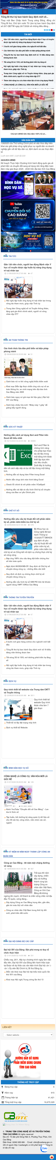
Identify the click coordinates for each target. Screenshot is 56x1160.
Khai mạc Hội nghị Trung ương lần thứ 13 (24, 979)
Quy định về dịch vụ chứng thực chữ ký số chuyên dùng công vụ (25, 575)
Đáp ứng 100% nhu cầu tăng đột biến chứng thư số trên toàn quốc (27, 560)
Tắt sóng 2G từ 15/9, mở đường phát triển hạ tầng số (25, 62)
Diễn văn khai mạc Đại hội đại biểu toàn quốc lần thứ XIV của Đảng (28, 973)
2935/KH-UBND (8, 155)
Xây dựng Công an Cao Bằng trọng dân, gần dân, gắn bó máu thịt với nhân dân (28, 904)
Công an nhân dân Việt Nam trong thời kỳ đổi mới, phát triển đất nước (26, 911)
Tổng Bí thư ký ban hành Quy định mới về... (24, 16)
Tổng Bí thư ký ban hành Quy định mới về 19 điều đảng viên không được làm (28, 651)
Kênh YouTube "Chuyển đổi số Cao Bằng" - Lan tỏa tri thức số (27, 810)
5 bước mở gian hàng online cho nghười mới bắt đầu (25, 46)
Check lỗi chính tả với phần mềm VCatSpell (25, 484)
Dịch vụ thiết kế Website (17, 727)
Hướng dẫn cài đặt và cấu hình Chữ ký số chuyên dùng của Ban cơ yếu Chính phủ (28, 491)
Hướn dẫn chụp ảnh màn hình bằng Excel (25, 479)
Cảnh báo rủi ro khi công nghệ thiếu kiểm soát (27, 381)
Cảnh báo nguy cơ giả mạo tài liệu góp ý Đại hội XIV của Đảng (27, 398)
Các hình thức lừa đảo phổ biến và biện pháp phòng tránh (27, 50)
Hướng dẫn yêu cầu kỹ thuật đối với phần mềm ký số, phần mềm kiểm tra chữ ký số (27, 520)
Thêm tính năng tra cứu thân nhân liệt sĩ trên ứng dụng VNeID (28, 80)
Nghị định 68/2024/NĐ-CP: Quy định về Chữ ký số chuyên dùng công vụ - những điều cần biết (28, 567)
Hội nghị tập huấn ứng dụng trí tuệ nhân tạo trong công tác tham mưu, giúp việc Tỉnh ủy (28, 302)
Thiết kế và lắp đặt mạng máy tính (21, 722)
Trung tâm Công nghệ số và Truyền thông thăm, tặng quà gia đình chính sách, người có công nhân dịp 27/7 (27, 311)
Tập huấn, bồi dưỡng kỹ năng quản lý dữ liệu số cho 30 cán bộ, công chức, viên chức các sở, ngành (27, 820)
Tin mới (28, 34)
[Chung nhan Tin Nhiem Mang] (16, 1124)
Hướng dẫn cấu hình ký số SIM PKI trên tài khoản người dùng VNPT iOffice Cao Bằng (28, 583)
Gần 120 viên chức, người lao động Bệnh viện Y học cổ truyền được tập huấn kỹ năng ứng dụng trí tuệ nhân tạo (28, 267)
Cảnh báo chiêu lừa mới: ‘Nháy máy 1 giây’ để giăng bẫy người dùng (26, 406)
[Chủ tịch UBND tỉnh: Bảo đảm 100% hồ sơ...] (28, 110)
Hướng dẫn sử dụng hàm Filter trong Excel (25, 474)
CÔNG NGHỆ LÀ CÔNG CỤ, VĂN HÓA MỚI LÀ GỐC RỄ (26, 84)
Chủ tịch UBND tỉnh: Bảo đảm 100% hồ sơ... (28, 133)
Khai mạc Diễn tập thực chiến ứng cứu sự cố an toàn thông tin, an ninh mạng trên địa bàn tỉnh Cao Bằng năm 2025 (27, 389)
